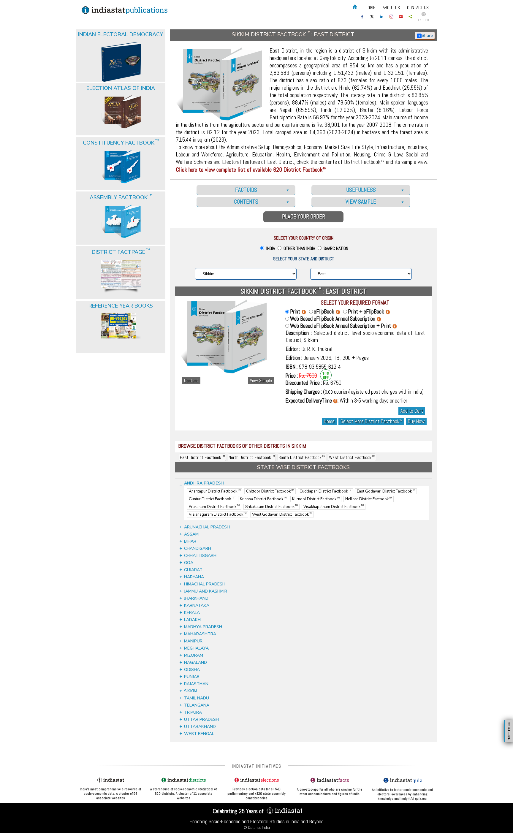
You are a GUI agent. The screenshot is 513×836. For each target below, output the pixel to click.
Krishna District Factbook (263, 499)
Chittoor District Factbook (270, 491)
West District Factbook (352, 457)
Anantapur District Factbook (214, 491)
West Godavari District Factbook (282, 514)
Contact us (418, 7)
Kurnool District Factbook (316, 499)
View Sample (261, 381)
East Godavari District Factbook (386, 491)
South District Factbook (301, 457)
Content (191, 381)
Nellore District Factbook (368, 499)
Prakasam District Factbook (214, 506)
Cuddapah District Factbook (325, 491)
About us (391, 7)
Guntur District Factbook (211, 499)
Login (370, 7)
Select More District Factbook (371, 421)
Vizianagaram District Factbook (217, 514)
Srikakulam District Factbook (271, 506)
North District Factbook (252, 457)
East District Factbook (202, 457)
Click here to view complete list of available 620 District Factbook (251, 169)
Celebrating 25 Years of (239, 811)
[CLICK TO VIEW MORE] (121, 47)
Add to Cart (411, 411)
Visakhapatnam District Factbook (333, 506)
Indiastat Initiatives (256, 766)
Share (427, 35)
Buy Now (416, 421)
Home (329, 421)
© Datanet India (256, 827)
